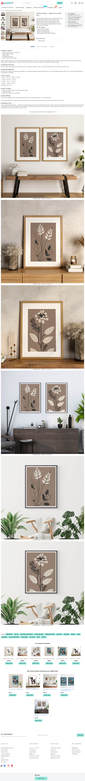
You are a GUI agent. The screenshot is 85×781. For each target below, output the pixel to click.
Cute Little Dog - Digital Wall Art (49, 658)
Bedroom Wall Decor (50, 634)
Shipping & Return (5, 755)
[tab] (33, 46)
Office (78, 634)
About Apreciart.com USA (7, 747)
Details (32, 46)
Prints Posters (24, 637)
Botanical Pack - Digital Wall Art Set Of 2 (41, 715)
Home (2, 10)
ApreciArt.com (9, 634)
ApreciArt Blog (4, 759)
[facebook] (5, 765)
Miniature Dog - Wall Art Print (9, 658)
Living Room (66, 634)
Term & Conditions (5, 753)
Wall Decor (32, 637)
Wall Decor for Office (14, 637)
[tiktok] (1, 765)
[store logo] (7, 3)
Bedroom (73, 634)
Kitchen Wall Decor (39, 634)
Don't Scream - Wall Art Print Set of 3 (22, 658)
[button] (3, 14)
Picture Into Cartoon (34, 755)
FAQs (2, 757)
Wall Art (16, 634)
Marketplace (75, 747)
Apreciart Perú (4, 749)
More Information (42, 46)
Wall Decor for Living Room (26, 634)
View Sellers (75, 753)
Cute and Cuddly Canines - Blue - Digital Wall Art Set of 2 (67, 690)
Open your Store (76, 749)
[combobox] (39, 3)
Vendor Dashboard (76, 751)
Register (82, 3)
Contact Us (3, 761)
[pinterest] (12, 765)
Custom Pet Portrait (55, 747)
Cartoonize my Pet (33, 757)
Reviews (52, 46)
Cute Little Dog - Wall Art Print (63, 658)
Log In (82, 2)
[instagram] (8, 765)
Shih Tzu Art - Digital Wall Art (76, 658)
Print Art (44, 637)
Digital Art (31, 753)
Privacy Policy (4, 751)
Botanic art (59, 634)
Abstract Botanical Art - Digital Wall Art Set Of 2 (36, 658)
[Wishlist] (72, 3)
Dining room (4, 637)
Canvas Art (53, 749)
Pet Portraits (32, 749)
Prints (38, 637)
